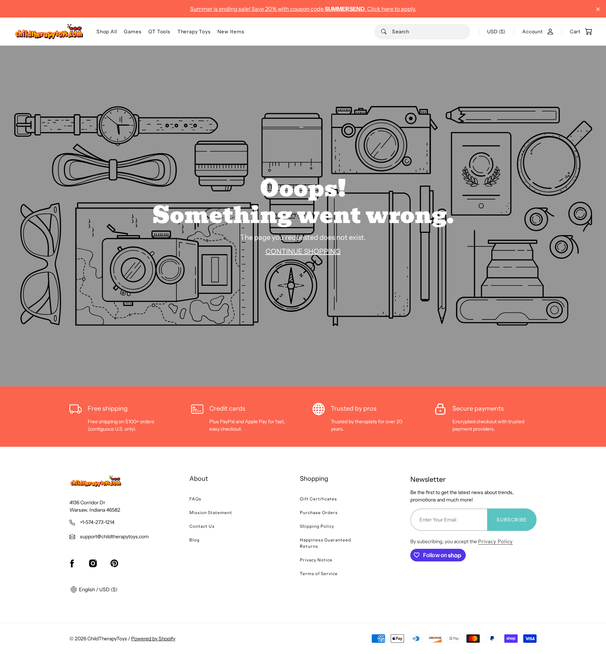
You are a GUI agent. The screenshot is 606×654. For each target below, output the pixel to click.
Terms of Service (319, 573)
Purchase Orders (319, 512)
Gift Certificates (318, 498)
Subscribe (512, 520)
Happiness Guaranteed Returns (325, 543)
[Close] (598, 9)
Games (132, 31)
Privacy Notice (316, 559)
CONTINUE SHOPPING (303, 251)
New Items (230, 31)
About (198, 479)
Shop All (106, 31)
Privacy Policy (495, 541)
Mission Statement (210, 512)
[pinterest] (114, 563)
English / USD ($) (97, 589)
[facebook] (72, 563)
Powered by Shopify (153, 638)
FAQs (195, 498)
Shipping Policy (317, 526)
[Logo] (49, 31)
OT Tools (159, 31)
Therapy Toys (194, 31)
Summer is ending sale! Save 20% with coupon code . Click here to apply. (303, 8)
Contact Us (202, 526)
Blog (194, 539)
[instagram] (93, 563)
